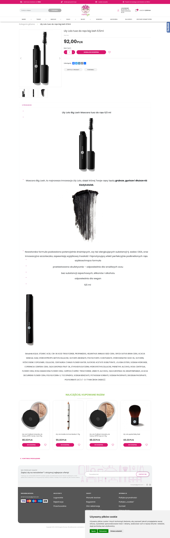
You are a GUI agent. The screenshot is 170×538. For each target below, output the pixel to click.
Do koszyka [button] (31, 445)
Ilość (67, 48)
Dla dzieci (128, 19)
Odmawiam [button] (103, 531)
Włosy (83, 19)
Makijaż (53, 19)
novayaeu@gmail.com (136, 485)
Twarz (38, 19)
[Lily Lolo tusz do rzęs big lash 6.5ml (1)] (40, 58)
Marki (24, 19)
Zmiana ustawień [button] (116, 531)
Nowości (99, 19)
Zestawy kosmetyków (144, 19)
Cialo (68, 19)
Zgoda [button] (93, 531)
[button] (26, 105)
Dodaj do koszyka (91, 52)
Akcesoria (113, 19)
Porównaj (90, 69)
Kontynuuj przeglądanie (31, 458)
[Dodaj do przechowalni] (109, 52)
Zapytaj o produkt (73, 69)
